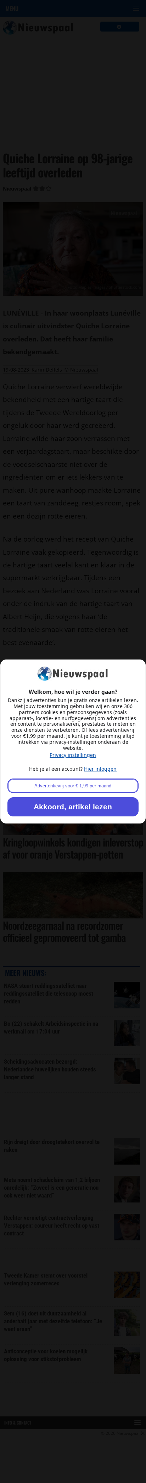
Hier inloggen (100, 768)
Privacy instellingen (73, 755)
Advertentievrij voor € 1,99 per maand (72, 785)
